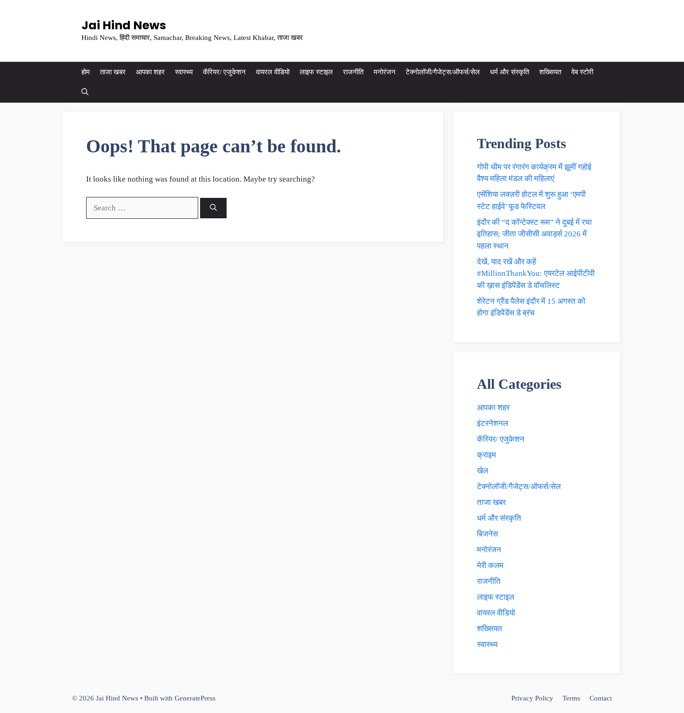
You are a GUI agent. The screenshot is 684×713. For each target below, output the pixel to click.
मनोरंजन (385, 72)
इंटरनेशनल (492, 423)
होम (85, 72)
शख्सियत (550, 72)
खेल (482, 470)
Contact (601, 698)
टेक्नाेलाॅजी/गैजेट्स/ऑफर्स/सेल (443, 72)
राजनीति (353, 72)
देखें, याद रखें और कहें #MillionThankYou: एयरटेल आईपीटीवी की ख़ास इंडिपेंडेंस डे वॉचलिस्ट (536, 273)
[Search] (213, 208)
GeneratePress (194, 698)
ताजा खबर (113, 72)
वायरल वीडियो (272, 72)
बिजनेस (487, 534)
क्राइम (486, 455)
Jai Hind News (123, 25)
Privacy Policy (532, 698)
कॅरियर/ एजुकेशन (224, 72)
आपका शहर (150, 72)
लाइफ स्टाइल (316, 72)
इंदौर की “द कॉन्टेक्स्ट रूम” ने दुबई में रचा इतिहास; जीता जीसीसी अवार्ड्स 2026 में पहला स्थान (534, 234)
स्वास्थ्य (184, 72)
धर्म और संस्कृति (509, 72)
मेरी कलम (490, 565)
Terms (571, 698)
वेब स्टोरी (582, 72)
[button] (85, 92)
